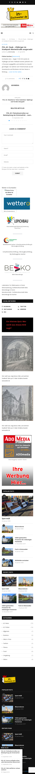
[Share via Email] (28, 78)
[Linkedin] (17, 2)
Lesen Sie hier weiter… (15, 72)
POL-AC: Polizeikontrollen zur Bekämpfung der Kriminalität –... (10, 752)
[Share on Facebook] (22, 78)
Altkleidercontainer (22, 560)
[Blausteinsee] (7, 529)
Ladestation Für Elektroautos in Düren (13, 285)
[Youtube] (20, 2)
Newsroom (15, 56)
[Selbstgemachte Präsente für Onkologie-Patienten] (7, 540)
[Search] (33, 33)
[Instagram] (14, 2)
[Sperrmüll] (17, 506)
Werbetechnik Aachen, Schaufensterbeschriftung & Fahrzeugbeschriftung (17, 245)
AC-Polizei (12, 39)
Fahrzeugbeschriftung (25, 252)
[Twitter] (12, 2)
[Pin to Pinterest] (26, 78)
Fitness (18, 647)
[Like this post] (20, 78)
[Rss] (25, 2)
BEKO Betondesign (17, 274)
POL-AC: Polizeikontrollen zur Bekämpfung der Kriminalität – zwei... (17, 114)
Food (18, 651)
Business (18, 635)
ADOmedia (11, 52)
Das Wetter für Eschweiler (9, 193)
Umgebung (18, 655)
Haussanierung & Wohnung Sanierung (17, 226)
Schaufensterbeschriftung (10, 252)
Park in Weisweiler (21, 549)
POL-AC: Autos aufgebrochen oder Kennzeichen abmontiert (10, 761)
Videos (18, 659)
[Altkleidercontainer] (7, 563)
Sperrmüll (6, 518)
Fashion (18, 643)
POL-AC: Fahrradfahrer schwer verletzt (10, 769)
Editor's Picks (18, 639)
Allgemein (18, 631)
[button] (3, 116)
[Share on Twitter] (24, 78)
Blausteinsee (19, 526)
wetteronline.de (11, 211)
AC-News (18, 623)
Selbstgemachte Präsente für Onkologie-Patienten (23, 539)
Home (3, 39)
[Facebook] (9, 2)
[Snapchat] (22, 2)
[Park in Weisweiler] (7, 552)
